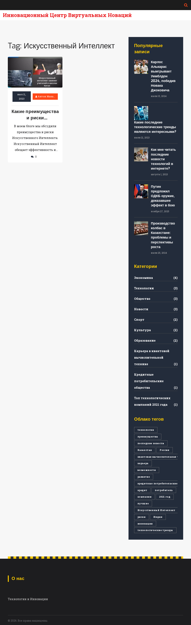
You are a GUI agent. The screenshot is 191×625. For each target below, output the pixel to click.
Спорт (139, 319)
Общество (142, 299)
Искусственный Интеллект (156, 510)
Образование (145, 340)
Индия (157, 516)
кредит (142, 490)
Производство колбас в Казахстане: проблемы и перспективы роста (163, 235)
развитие (143, 476)
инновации (145, 523)
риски (141, 516)
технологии (145, 429)
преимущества (147, 436)
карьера (142, 463)
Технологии (144, 288)
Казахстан (144, 449)
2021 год (164, 496)
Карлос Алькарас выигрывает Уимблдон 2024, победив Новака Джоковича (163, 76)
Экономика (143, 278)
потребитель (164, 490)
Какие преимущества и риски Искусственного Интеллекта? (35, 115)
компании (144, 496)
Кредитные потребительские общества (149, 380)
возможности (146, 469)
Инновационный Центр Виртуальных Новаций (67, 15)
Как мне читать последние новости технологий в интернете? (163, 159)
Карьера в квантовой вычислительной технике (151, 357)
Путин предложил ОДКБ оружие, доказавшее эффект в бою (163, 196)
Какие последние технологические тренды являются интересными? (155, 127)
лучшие (143, 503)
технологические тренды (155, 530)
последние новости (150, 443)
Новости (141, 309)
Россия (164, 449)
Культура (142, 330)
